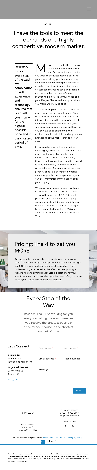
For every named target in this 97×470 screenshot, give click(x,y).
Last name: (70, 348)
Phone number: (72, 358)
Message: (44, 369)
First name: (45, 348)
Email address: (47, 358)
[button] (9, 380)
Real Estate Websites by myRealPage (69, 438)
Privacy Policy (48, 438)
